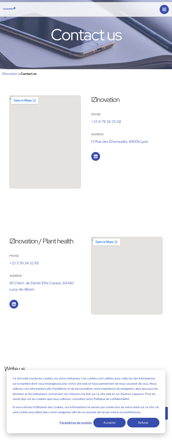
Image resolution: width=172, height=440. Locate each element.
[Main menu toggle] (164, 9)
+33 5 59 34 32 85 (24, 263)
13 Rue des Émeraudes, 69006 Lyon (119, 141)
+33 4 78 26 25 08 (106, 121)
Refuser (143, 422)
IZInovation (9, 74)
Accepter (109, 422)
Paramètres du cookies (76, 422)
